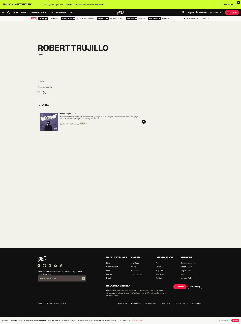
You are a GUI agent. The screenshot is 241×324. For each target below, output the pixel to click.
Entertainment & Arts (37, 12)
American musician (45, 87)
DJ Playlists (189, 12)
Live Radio (135, 263)
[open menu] (4, 12)
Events (71, 12)
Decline (223, 320)
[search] (9, 12)
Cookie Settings (195, 303)
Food (51, 12)
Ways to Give (186, 270)
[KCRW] (42, 261)
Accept (235, 320)
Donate (234, 12)
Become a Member (188, 263)
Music (16, 12)
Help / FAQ (160, 270)
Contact (159, 278)
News (23, 12)
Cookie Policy (164, 303)
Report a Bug (122, 303)
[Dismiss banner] (238, 2)
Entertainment (112, 267)
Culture (109, 274)
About (158, 263)
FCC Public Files (178, 303)
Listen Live (218, 12)
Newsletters (61, 12)
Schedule (205, 18)
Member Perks (186, 278)
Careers (159, 267)
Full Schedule (136, 274)
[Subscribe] (83, 278)
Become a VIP (186, 267)
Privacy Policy (134, 303)
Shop (183, 274)
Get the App (228, 4)
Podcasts (203, 12)
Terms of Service (149, 303)
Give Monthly (195, 287)
